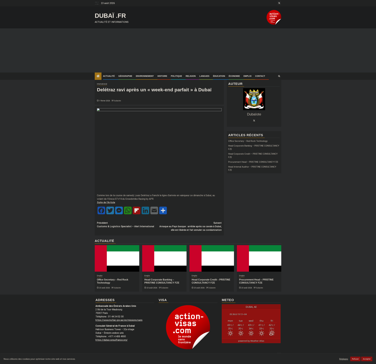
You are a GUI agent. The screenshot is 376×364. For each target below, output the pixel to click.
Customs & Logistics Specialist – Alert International (125, 224)
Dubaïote (117, 101)
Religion (191, 76)
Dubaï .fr (110, 15)
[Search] (279, 76)
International (102, 84)
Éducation (219, 76)
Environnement (145, 76)
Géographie (125, 76)
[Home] (98, 76)
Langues (204, 76)
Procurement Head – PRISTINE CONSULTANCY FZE (253, 162)
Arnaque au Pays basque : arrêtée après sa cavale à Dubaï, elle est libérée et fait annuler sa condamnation (190, 226)
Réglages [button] (343, 359)
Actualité (109, 76)
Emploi (247, 76)
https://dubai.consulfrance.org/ (111, 340)
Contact (260, 76)
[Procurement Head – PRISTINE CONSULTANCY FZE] (259, 258)
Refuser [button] (355, 359)
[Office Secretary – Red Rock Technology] (117, 258)
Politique (176, 76)
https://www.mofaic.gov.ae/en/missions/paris (118, 320)
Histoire (162, 76)
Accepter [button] (367, 359)
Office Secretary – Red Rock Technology (247, 141)
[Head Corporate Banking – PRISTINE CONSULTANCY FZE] (164, 258)
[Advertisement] (188, 50)
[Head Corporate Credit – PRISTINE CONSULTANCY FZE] (211, 258)
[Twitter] (254, 120)
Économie (234, 76)
